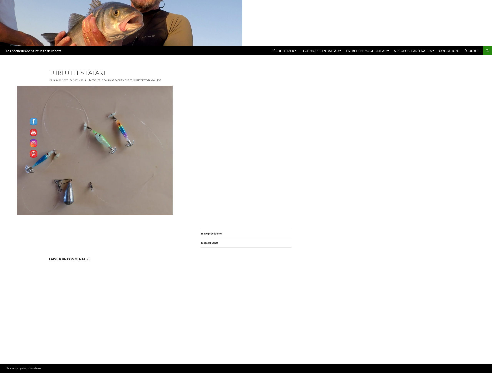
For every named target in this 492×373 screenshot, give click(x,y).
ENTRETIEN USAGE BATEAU (366, 51)
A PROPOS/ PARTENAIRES (413, 51)
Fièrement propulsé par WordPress (23, 368)
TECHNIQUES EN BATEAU (320, 51)
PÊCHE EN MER (283, 51)
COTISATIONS (449, 51)
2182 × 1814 (79, 80)
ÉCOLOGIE (472, 51)
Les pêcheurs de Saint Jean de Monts (33, 51)
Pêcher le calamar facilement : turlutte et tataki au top (126, 80)
